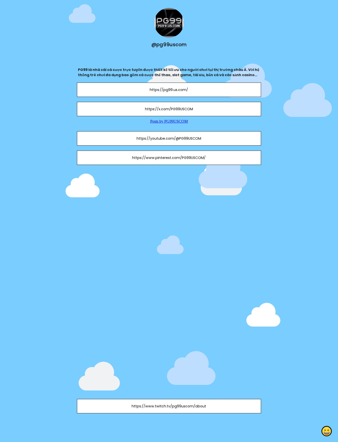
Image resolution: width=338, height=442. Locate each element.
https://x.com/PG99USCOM (169, 109)
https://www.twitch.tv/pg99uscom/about (169, 406)
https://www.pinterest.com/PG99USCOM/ (169, 157)
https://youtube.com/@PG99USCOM (169, 138)
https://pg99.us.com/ (169, 89)
